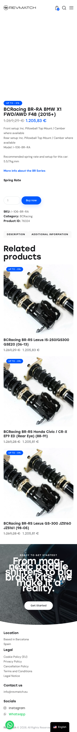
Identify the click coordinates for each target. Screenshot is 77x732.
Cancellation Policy (16, 666)
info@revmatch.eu (16, 692)
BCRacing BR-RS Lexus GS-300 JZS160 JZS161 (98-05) (37, 525)
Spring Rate (12, 180)
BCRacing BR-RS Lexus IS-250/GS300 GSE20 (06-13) (36, 342)
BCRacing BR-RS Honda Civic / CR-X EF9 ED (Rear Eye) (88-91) (35, 434)
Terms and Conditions (18, 671)
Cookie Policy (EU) (15, 657)
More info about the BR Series (24, 171)
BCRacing (26, 216)
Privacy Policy (13, 661)
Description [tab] (16, 234)
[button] (71, 7)
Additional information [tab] (50, 234)
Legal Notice (12, 676)
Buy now (31, 200)
